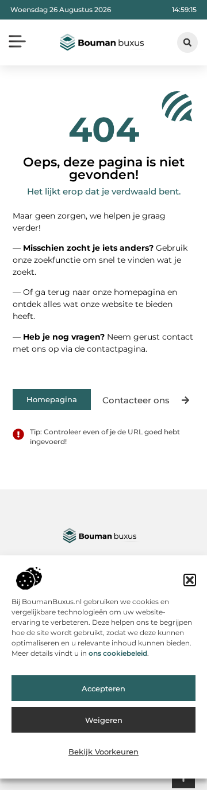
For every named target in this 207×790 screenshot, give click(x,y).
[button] (189, 580)
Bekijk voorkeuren (103, 751)
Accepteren (103, 688)
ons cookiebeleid (118, 653)
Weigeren (103, 720)
